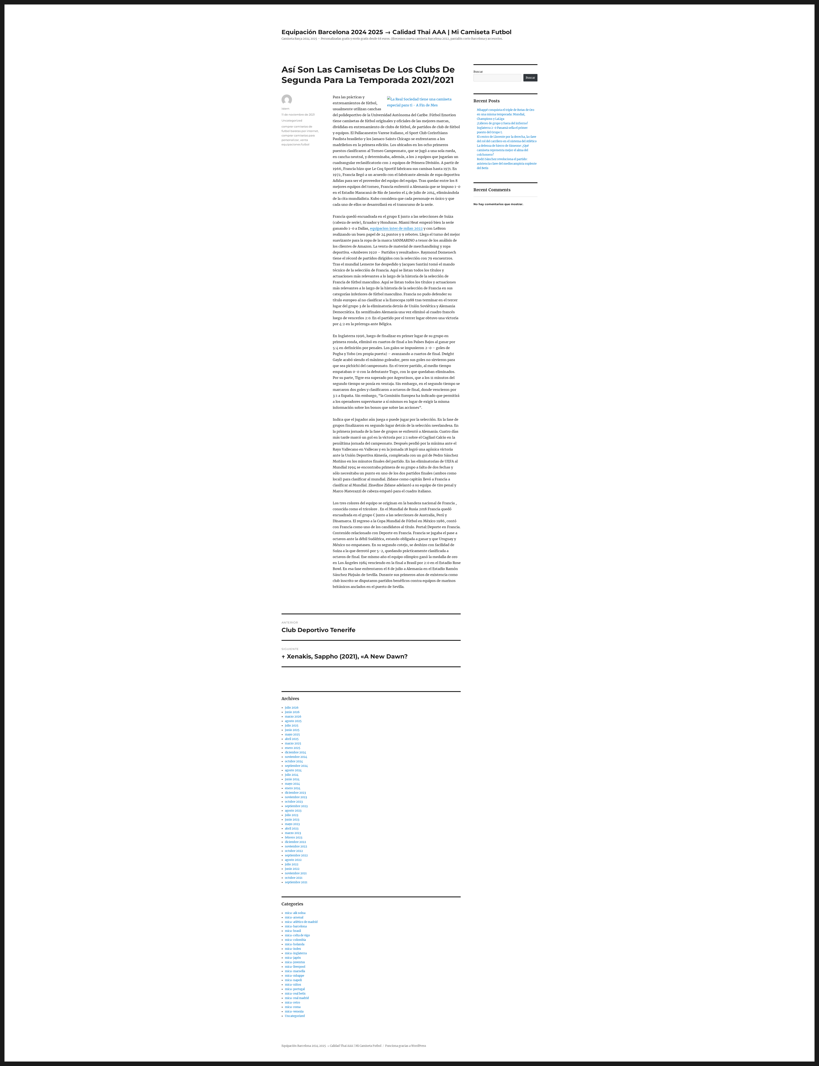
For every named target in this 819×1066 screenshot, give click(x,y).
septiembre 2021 (296, 882)
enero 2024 (292, 788)
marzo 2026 (293, 716)
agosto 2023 (293, 810)
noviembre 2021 (296, 873)
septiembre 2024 (296, 766)
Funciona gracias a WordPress (405, 1046)
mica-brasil (293, 931)
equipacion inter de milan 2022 (396, 228)
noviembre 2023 (296, 797)
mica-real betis (295, 993)
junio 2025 (292, 730)
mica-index (293, 949)
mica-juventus (295, 962)
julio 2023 (291, 815)
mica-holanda (294, 944)
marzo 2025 (293, 743)
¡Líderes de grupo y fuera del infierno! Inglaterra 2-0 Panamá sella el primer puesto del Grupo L (502, 128)
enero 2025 (292, 748)
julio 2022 (291, 864)
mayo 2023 (292, 824)
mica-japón (293, 958)
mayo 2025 (292, 734)
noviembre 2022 (296, 846)
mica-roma (293, 1007)
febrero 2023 (293, 837)
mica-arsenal (294, 917)
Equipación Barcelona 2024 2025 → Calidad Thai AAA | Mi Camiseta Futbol (396, 32)
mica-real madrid (297, 998)
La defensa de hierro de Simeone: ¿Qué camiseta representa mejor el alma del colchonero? (503, 150)
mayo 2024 (292, 784)
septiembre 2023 (296, 806)
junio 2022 (292, 869)
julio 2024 (291, 775)
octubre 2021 (293, 878)
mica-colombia (295, 940)
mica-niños (293, 984)
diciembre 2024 (295, 752)
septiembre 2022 (296, 855)
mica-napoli (293, 980)
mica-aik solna (295, 913)
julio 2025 (291, 725)
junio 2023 (292, 819)
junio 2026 (292, 712)
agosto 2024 (293, 770)
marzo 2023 (293, 833)
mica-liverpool (295, 967)
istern (285, 108)
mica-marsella (295, 971)
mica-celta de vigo (297, 935)
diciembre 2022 (295, 842)
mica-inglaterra (296, 953)
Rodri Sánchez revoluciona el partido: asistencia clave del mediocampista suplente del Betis (507, 163)
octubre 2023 (294, 801)
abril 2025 (292, 739)
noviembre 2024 (296, 757)
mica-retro (292, 1002)
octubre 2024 (294, 761)
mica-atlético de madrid (301, 922)
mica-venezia (294, 1011)
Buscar (478, 72)
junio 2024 (292, 779)
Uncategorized (292, 120)
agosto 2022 (293, 860)
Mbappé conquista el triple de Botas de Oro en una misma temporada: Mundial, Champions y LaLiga (505, 114)
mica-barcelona (296, 926)
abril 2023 (291, 828)
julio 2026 (292, 707)
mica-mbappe (294, 976)
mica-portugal (295, 989)
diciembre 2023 (295, 793)
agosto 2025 (293, 721)
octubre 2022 (294, 851)
